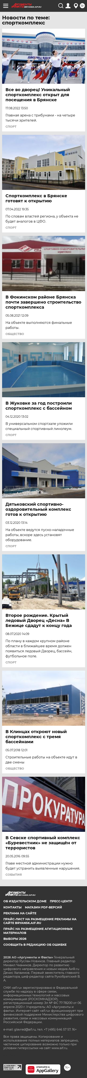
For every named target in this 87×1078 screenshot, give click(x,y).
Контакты (12, 907)
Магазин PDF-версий (43, 907)
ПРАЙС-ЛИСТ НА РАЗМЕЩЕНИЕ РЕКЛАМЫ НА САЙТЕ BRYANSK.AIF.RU (39, 921)
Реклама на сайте (19, 913)
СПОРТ (10, 126)
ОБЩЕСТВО (14, 333)
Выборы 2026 (14, 939)
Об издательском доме (24, 901)
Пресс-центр (61, 901)
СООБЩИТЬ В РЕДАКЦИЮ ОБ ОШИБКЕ (35, 945)
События (13, 874)
